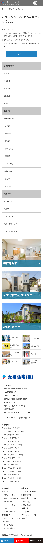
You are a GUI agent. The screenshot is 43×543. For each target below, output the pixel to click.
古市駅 (7, 126)
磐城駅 (7, 141)
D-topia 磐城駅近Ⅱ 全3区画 (12, 455)
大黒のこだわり (9, 495)
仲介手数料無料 (9, 528)
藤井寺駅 (8, 134)
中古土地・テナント (29, 498)
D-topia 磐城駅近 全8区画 (11, 478)
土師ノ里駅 (9, 164)
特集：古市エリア (10, 224)
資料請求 (6, 540)
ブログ (24, 518)
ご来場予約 (26, 512)
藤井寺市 (7, 88)
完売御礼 (7, 209)
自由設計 (7, 508)
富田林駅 (8, 186)
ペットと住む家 (9, 505)
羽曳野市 (7, 81)
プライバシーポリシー (30, 515)
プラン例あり (9, 216)
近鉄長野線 (8, 171)
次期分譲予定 (27, 495)
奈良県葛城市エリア (11, 231)
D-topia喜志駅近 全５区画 (11, 461)
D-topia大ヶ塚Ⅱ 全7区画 (12, 445)
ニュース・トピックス (30, 492)
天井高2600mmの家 (11, 498)
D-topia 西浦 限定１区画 (11, 458)
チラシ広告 (26, 502)
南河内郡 (7, 73)
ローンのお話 (9, 525)
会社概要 (25, 488)
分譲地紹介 (6, 425)
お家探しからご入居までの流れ (11, 520)
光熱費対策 (8, 502)
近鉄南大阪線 (9, 118)
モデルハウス (9, 201)
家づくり (5, 492)
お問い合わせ (36, 540)
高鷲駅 (7, 156)
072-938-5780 (12, 418)
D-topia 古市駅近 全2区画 (11, 471)
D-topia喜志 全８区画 (10, 465)
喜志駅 (7, 179)
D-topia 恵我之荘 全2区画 (11, 468)
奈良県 (6, 103)
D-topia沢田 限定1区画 (10, 435)
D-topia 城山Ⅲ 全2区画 (10, 441)
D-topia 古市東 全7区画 (10, 481)
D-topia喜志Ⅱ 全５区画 (11, 428)
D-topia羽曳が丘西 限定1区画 (13, 431)
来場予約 (21, 540)
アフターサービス (10, 512)
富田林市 (7, 96)
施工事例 (5, 488)
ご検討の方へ (7, 515)
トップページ (21, 54)
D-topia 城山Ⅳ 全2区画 (10, 451)
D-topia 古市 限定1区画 (10, 438)
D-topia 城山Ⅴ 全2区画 (10, 448)
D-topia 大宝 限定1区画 (10, 475)
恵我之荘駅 (9, 149)
